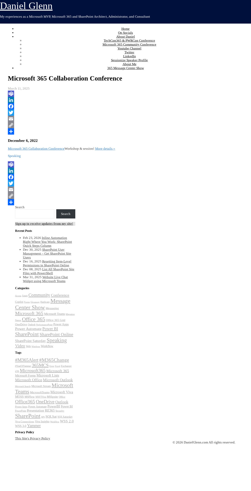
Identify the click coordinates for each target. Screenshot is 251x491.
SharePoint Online (56, 334)
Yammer (34, 425)
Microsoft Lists (47, 375)
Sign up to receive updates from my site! (44, 224)
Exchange (66, 365)
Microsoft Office (28, 380)
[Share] (95, 131)
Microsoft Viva (61, 392)
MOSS (19, 396)
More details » (105, 149)
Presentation (35, 410)
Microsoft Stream (41, 386)
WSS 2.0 (67, 421)
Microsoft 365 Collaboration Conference (36, 149)
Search (20, 207)
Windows (36, 346)
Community (39, 295)
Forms (27, 302)
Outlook (31, 324)
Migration (70, 314)
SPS (43, 417)
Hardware (45, 302)
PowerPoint (20, 410)
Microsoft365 (32, 370)
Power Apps (61, 324)
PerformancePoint (44, 325)
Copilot (19, 301)
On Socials (125, 33)
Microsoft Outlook (58, 380)
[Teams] (95, 94)
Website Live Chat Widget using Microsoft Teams (45, 279)
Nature (18, 320)
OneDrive (21, 324)
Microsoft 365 (29, 313)
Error (51, 366)
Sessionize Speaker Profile (129, 60)
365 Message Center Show (125, 68)
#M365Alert (26, 360)
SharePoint (27, 334)
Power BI (50, 328)
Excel (57, 366)
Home (125, 29)
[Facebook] (95, 106)
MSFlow (30, 396)
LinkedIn (129, 56)
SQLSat (51, 416)
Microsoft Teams (54, 314)
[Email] (95, 119)
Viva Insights (42, 421)
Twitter (129, 52)
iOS (17, 371)
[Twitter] (95, 112)
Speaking (57, 340)
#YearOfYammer (23, 366)
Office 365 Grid (55, 320)
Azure (25, 295)
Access (18, 296)
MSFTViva (40, 397)
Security (59, 410)
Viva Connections (24, 421)
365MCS (40, 365)
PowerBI (53, 406)
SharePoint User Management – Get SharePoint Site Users (47, 253)
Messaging (52, 308)
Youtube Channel (129, 48)
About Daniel (125, 37)
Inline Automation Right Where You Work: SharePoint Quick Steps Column (47, 242)
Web (28, 346)
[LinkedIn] (95, 100)
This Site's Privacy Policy (32, 438)
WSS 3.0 (20, 426)
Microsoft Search (23, 386)
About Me (129, 64)
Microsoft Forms (25, 375)
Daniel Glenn (26, 5)
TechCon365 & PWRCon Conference (129, 40)
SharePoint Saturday (30, 341)
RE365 (50, 410)
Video (20, 345)
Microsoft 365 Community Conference (129, 44)
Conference (60, 295)
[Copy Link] (95, 125)
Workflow (47, 346)
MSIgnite (52, 396)
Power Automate (28, 329)
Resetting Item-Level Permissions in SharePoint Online (47, 263)
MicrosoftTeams (40, 392)
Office (62, 397)
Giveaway (35, 302)
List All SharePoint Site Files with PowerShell (48, 271)
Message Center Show (42, 304)
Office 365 (33, 319)
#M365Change (54, 360)
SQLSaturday (65, 416)
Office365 (25, 401)
